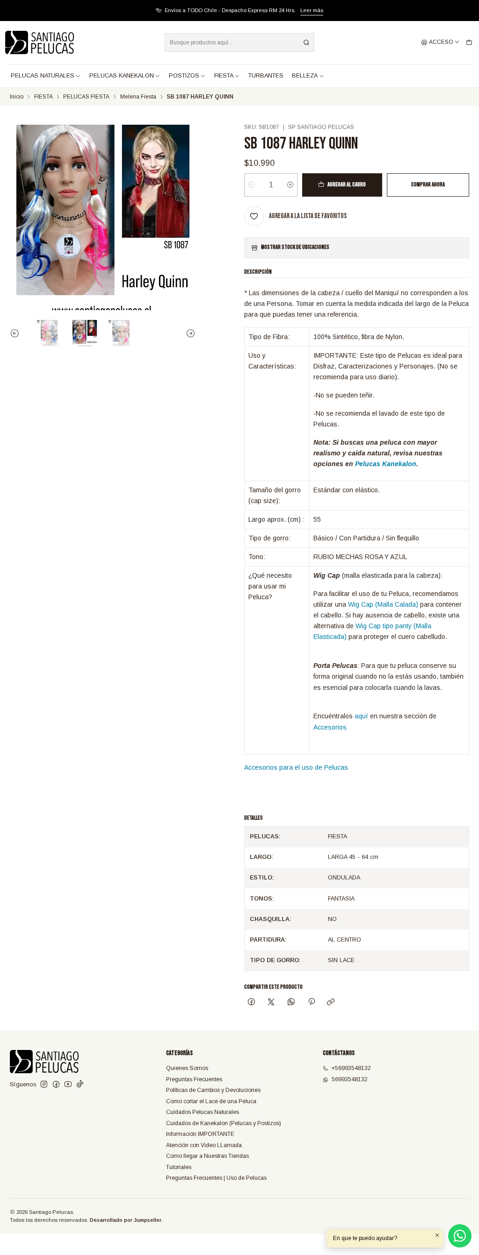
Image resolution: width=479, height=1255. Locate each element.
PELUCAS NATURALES (42, 75)
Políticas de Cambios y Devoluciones (213, 1090)
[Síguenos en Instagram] (44, 1084)
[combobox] (239, 42)
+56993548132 (351, 1068)
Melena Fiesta (138, 97)
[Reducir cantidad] (251, 185)
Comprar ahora (428, 184)
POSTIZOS (184, 75)
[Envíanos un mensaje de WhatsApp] (460, 1236)
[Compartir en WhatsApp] (291, 1002)
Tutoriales (178, 1167)
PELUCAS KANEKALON (121, 75)
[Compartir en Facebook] (251, 1002)
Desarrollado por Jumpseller (125, 1220)
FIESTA (223, 75)
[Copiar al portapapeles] (331, 1002)
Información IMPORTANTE (200, 1134)
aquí (361, 716)
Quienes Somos (187, 1068)
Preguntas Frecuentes (194, 1079)
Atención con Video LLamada (204, 1145)
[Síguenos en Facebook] (56, 1084)
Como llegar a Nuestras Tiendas (207, 1156)
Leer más (311, 10)
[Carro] (469, 43)
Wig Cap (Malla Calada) (383, 604)
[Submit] (306, 42)
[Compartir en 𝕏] (271, 1002)
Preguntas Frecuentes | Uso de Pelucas (216, 1178)
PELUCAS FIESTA (86, 97)
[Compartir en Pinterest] (311, 1002)
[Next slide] (188, 333)
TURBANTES (265, 75)
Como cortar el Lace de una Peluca (211, 1101)
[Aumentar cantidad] (290, 185)
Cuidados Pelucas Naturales (202, 1112)
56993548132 (350, 1079)
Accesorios (330, 727)
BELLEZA (305, 75)
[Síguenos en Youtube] (68, 1084)
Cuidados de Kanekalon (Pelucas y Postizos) (223, 1123)
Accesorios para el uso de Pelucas (296, 767)
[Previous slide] (17, 333)
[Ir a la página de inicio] (39, 42)
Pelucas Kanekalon (385, 464)
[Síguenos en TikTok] (80, 1084)
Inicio (16, 97)
